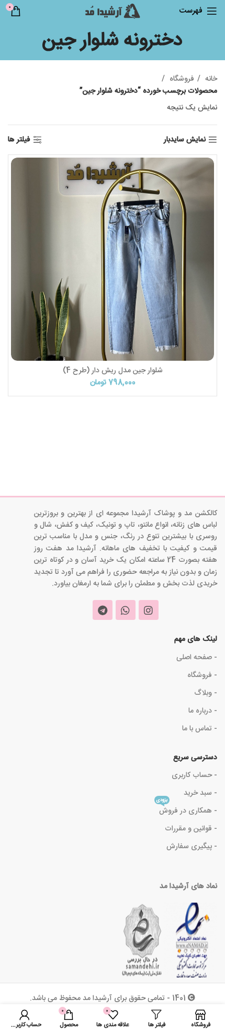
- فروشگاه (202, 675)
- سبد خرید (200, 793)
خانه (210, 79)
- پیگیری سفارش (191, 846)
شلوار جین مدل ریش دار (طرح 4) (113, 370)
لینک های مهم (195, 639)
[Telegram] (103, 610)
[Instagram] (149, 610)
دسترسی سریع (195, 757)
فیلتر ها (19, 140)
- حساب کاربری (194, 775)
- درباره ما (202, 711)
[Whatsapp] (126, 610)
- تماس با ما (199, 729)
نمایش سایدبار (185, 140)
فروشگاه (180, 79)
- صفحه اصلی (196, 657)
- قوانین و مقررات (191, 829)
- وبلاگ (205, 693)
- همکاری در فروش (186, 809)
